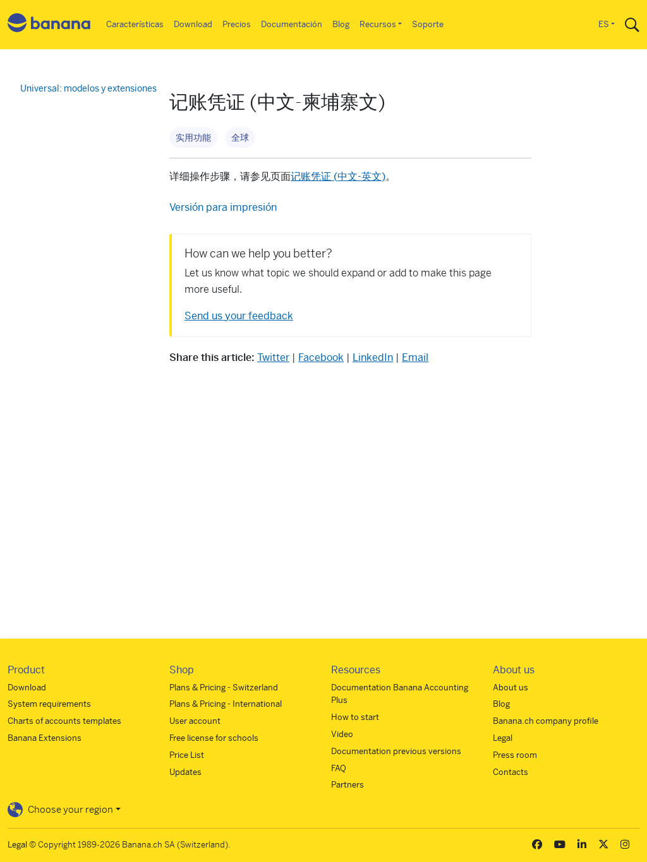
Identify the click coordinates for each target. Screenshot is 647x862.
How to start (355, 717)
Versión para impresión (223, 207)
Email (415, 357)
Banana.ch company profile (545, 721)
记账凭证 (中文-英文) (338, 176)
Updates (185, 772)
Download (193, 24)
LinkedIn (373, 357)
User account (195, 721)
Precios (236, 24)
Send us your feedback (238, 315)
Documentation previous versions (396, 751)
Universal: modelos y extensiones (88, 88)
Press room (515, 755)
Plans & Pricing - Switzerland (223, 687)
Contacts (510, 772)
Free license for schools (213, 738)
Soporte (428, 24)
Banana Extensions (45, 738)
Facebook (321, 357)
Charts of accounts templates (64, 721)
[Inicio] (49, 25)
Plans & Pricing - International (225, 704)
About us (510, 687)
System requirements (49, 704)
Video (342, 734)
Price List (186, 755)
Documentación (291, 24)
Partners (347, 784)
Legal (502, 738)
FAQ (338, 768)
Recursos (378, 24)
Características (135, 24)
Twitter (273, 357)
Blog (340, 24)
